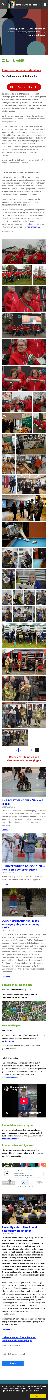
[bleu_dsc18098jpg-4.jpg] (29, 597)
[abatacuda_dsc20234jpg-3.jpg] (24, 352)
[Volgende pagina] (37, 750)
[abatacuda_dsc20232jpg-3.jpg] (24, 325)
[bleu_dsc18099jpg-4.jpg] (41, 597)
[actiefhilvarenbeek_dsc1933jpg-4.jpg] (31, 444)
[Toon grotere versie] (24, 1011)
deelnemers (9, 1041)
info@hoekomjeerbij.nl (31, 227)
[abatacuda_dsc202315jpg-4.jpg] (39, 423)
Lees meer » (7, 830)
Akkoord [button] (38, 1396)
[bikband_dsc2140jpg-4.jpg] (24, 508)
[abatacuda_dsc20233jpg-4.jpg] (24, 299)
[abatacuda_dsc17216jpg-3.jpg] (39, 275)
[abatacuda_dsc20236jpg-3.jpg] (17, 402)
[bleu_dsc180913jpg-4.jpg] (41, 614)
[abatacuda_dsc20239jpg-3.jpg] (39, 402)
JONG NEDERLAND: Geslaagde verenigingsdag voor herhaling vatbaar (20, 924)
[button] (44, 1165)
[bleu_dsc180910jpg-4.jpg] (7, 614)
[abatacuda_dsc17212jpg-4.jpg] (17, 275)
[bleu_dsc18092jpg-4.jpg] (8, 579)
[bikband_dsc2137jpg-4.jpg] (31, 484)
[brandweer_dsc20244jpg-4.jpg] (15, 737)
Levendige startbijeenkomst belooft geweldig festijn (19, 1229)
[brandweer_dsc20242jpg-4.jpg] (24, 688)
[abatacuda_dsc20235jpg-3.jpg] (24, 378)
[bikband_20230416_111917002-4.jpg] (9, 484)
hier (36, 76)
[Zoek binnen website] (3, 4)
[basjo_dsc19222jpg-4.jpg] (8, 464)
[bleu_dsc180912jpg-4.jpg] (29, 614)
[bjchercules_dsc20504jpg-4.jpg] (39, 558)
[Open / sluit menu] (45, 4)
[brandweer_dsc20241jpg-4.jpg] (24, 662)
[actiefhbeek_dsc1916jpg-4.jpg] (17, 423)
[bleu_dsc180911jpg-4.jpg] (18, 614)
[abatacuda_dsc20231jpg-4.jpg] (24, 251)
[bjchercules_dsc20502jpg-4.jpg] (24, 534)
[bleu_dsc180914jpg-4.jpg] (24, 635)
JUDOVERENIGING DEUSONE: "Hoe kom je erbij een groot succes (23, 867)
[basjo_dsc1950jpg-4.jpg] (31, 464)
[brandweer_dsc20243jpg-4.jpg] (24, 715)
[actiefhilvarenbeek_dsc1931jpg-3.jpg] (8, 444)
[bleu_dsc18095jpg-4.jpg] (31, 579)
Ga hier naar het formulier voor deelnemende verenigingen (19, 1339)
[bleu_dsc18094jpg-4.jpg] (7, 597)
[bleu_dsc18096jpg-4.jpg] (18, 597)
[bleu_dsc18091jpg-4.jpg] (17, 558)
